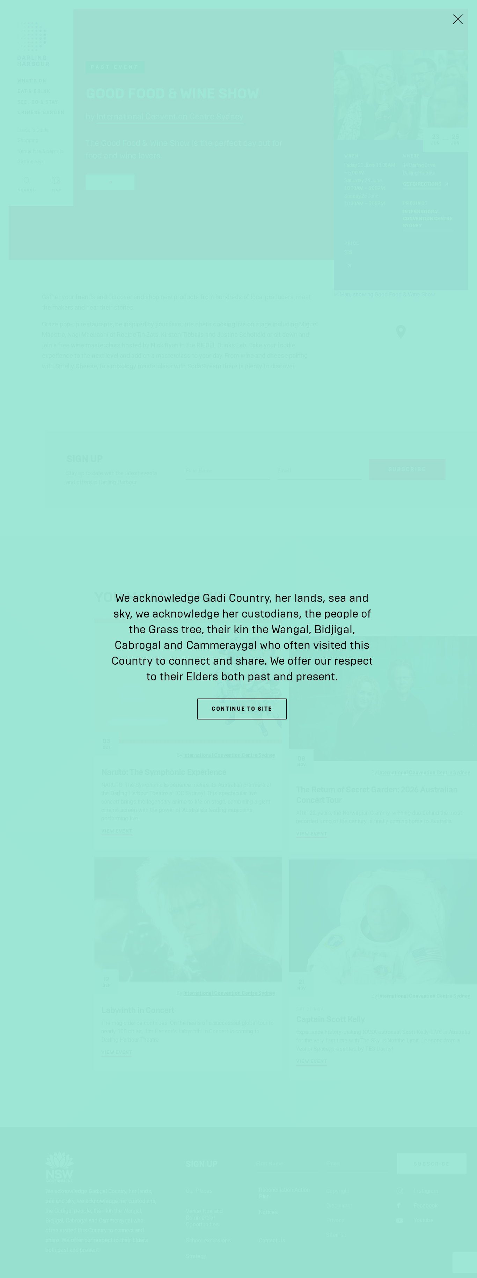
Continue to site (242, 709)
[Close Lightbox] (458, 19)
